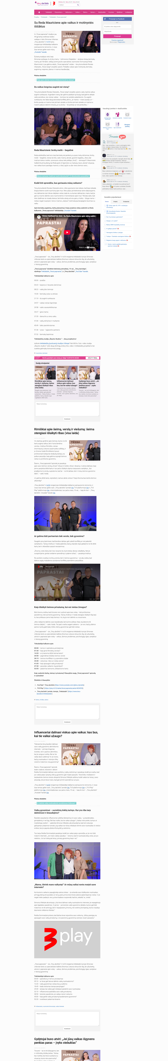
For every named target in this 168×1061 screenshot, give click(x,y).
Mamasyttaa (110, 141)
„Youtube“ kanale (40, 52)
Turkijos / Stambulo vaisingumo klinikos (117, 236)
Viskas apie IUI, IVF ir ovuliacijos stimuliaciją (117, 156)
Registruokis (121, 42)
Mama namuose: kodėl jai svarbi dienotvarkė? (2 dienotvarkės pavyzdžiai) (63, 176)
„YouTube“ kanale (81, 271)
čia (68, 788)
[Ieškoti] (78, 5)
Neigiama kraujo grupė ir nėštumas (116, 240)
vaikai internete (60, 1006)
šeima (37, 699)
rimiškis (42, 699)
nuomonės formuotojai (49, 1006)
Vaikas (77, 12)
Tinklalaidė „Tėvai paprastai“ (58, 17)
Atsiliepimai (128, 12)
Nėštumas (68, 12)
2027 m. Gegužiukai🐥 (112, 142)
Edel (108, 154)
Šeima (85, 12)
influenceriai (39, 1006)
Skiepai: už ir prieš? (112, 221)
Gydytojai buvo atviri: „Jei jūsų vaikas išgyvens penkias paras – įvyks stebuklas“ (64, 1041)
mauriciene (39, 353)
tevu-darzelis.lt (41, 31)
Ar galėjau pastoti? (111, 228)
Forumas (111, 12)
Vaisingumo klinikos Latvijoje (114, 232)
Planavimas (58, 12)
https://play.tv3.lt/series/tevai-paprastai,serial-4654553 (64, 688)
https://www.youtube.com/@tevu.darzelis (69, 685)
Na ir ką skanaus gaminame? (114, 217)
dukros (46, 699)
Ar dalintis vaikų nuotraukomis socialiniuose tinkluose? (56, 803)
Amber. (108, 166)
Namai (92, 12)
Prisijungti (117, 36)
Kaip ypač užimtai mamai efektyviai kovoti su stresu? (55, 80)
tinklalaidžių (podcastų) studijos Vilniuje (54, 343)
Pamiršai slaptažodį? (117, 40)
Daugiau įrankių (127, 125)
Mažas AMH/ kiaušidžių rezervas (115, 224)
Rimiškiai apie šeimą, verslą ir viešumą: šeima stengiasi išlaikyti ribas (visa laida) (64, 431)
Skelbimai (119, 12)
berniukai (44, 353)
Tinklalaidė (48, 12)
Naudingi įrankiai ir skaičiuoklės (115, 109)
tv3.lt (48, 42)
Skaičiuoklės (102, 12)
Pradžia (39, 12)
